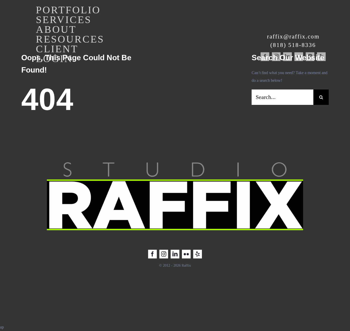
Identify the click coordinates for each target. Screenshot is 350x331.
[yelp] (197, 254)
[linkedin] (175, 254)
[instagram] (163, 254)
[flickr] (186, 254)
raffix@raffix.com (293, 36)
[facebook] (152, 254)
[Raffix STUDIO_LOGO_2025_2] (175, 160)
